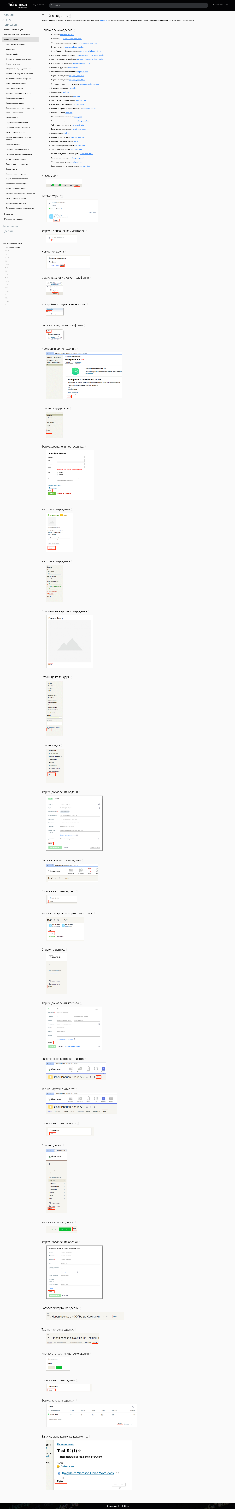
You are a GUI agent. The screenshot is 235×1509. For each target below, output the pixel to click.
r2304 (7, 278)
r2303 (7, 281)
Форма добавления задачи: (17, 123)
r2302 (7, 284)
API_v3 (7, 20)
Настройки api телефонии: (16, 83)
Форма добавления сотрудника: (19, 93)
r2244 (7, 298)
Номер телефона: (13, 64)
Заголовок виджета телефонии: (18, 79)
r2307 (7, 268)
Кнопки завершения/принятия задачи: (18, 138)
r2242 (7, 305)
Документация (38, 5)
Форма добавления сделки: (17, 179)
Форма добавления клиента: (17, 149)
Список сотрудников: (14, 88)
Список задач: (12, 118)
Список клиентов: (13, 145)
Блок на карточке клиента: (17, 164)
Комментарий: (12, 54)
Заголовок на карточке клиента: (19, 154)
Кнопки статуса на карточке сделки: (20, 193)
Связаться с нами (220, 5)
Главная (8, 15)
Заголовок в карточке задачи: (18, 127)
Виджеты (8, 214)
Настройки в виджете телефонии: (19, 74)
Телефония (10, 226)
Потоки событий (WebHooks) (17, 34)
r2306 (7, 271)
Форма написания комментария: (19, 59)
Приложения (11, 24)
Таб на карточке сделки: (15, 188)
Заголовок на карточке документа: (20, 208)
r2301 (7, 288)
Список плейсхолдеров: (15, 44)
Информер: (10, 49)
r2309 (7, 261)
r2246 (7, 291)
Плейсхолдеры (11, 39)
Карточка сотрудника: (15, 98)
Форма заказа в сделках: (16, 203)
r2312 (7, 251)
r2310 (7, 258)
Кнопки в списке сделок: (16, 174)
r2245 (7, 295)
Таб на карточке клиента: (16, 159)
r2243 (7, 301)
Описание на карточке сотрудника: (20, 108)
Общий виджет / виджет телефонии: (20, 69)
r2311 (7, 254)
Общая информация (13, 29)
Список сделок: (12, 169)
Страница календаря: (14, 113)
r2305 (7, 274)
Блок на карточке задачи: (16, 132)
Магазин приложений (14, 219)
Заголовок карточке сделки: (17, 184)
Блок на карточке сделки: (16, 198)
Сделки (7, 231)
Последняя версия (12, 247)
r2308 (7, 264)
